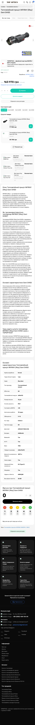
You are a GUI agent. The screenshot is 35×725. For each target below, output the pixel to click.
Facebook (24, 631)
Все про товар (6, 18)
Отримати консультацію (17, 101)
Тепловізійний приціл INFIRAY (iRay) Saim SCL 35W (19, 120)
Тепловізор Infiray (7, 691)
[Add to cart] (31, 126)
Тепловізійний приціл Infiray (10, 696)
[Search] (24, 2)
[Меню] (3, 2)
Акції (3, 658)
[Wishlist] (32, 71)
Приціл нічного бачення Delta (10, 700)
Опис (13, 18)
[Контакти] (27, 2)
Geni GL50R (11, 110)
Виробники (5, 655)
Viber (5, 634)
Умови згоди (5, 653)
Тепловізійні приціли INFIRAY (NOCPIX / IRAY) (17, 527)
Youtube (23, 634)
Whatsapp (7, 638)
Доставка (4, 651)
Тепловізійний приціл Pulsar (10, 694)
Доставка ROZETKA (16, 156)
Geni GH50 (4, 110)
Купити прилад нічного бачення (11, 675)
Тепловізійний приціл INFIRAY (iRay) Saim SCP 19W (19, 133)
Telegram (6, 631)
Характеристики (22, 18)
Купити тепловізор (7, 668)
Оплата (4, 649)
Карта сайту (5, 660)
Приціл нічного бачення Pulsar (10, 698)
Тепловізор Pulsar (7, 689)
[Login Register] (30, 2)
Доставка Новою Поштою (19, 164)
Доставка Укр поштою (18, 174)
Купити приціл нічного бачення (11, 679)
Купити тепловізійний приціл (10, 670)
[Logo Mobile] (12, 2)
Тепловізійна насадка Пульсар (10, 702)
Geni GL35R (18, 110)
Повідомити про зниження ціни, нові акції (11, 84)
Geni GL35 (25, 110)
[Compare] (28, 71)
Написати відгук (17, 501)
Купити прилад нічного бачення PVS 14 (13, 681)
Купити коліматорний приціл (10, 677)
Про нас (4, 647)
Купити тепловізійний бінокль (10, 672)
